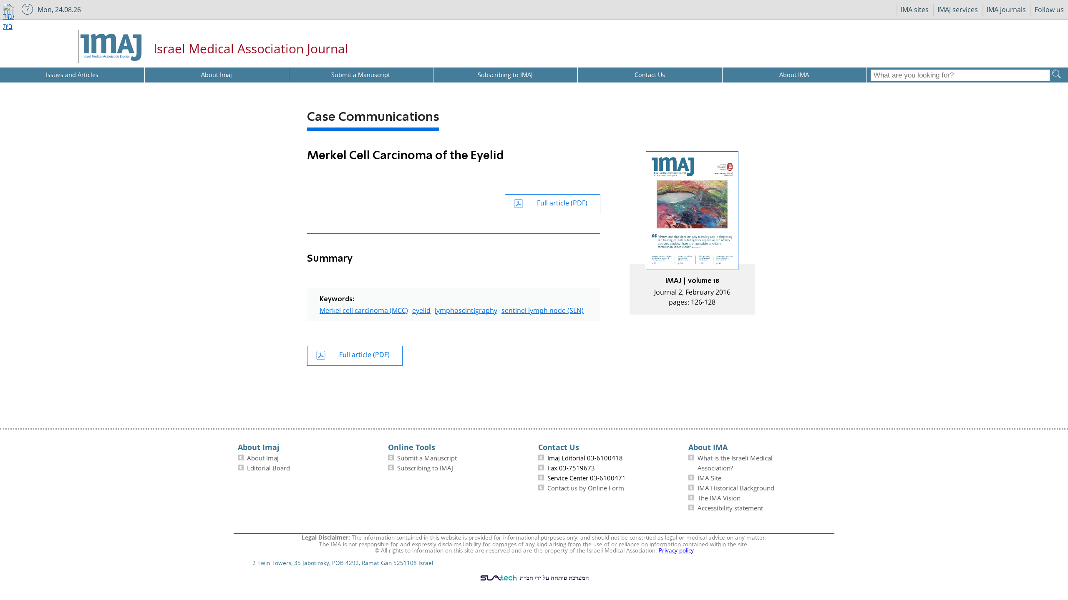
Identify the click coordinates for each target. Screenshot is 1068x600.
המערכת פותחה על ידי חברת (553, 577)
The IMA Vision (719, 497)
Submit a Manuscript (427, 457)
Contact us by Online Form (585, 487)
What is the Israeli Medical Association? (735, 462)
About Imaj (263, 457)
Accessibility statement (730, 507)
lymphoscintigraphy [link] (466, 309)
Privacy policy (676, 549)
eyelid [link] (421, 309)
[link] (692, 233)
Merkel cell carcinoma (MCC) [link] (364, 309)
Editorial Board (268, 467)
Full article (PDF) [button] (562, 202)
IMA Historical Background (736, 487)
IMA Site (709, 477)
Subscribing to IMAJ (425, 467)
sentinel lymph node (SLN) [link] (542, 309)
